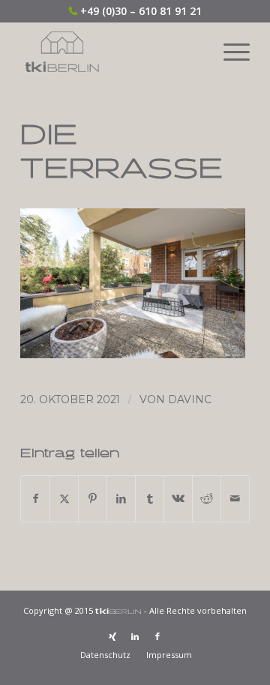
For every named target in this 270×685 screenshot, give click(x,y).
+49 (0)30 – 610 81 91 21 (141, 11)
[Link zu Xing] (112, 636)
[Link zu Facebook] (157, 636)
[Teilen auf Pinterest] (92, 498)
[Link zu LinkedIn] (135, 636)
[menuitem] (229, 52)
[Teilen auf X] (64, 498)
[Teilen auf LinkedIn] (121, 498)
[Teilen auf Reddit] (206, 498)
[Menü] (229, 52)
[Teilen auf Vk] (178, 498)
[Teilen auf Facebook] (35, 498)
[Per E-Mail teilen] (235, 498)
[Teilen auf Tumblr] (150, 498)
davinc (190, 399)
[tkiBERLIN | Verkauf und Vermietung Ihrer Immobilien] (112, 52)
